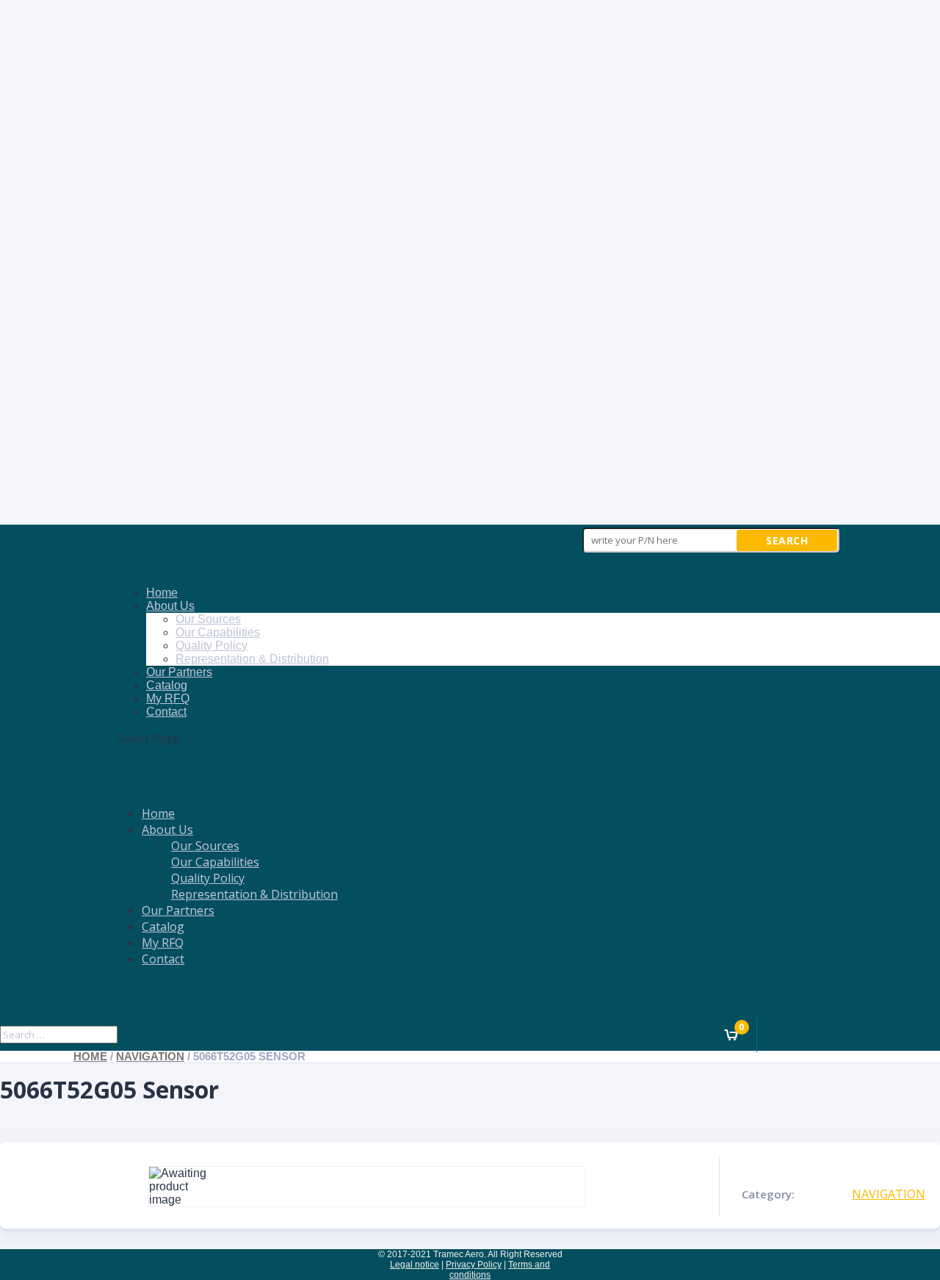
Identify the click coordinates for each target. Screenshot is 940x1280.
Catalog (166, 685)
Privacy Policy (474, 1264)
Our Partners (179, 672)
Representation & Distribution (252, 658)
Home (162, 592)
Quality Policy (211, 645)
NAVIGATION (150, 1057)
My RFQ (167, 698)
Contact (166, 711)
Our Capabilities (218, 632)
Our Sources (208, 619)
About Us (170, 606)
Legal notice (414, 1264)
